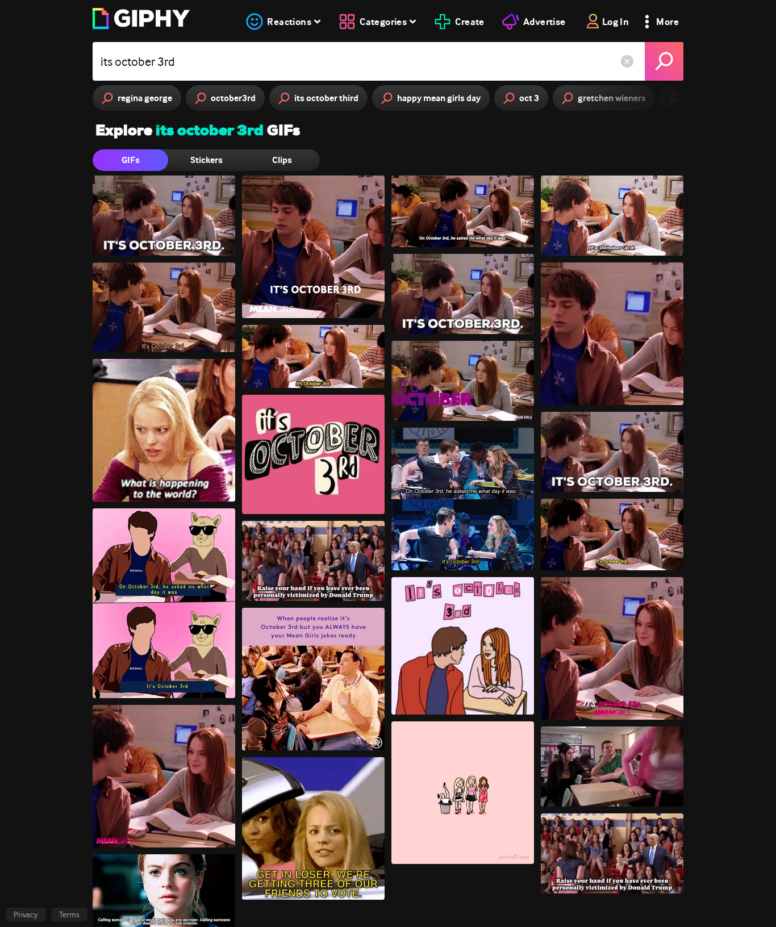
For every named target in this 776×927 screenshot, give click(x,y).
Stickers (206, 159)
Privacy (25, 914)
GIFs (131, 159)
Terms (69, 914)
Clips (282, 159)
